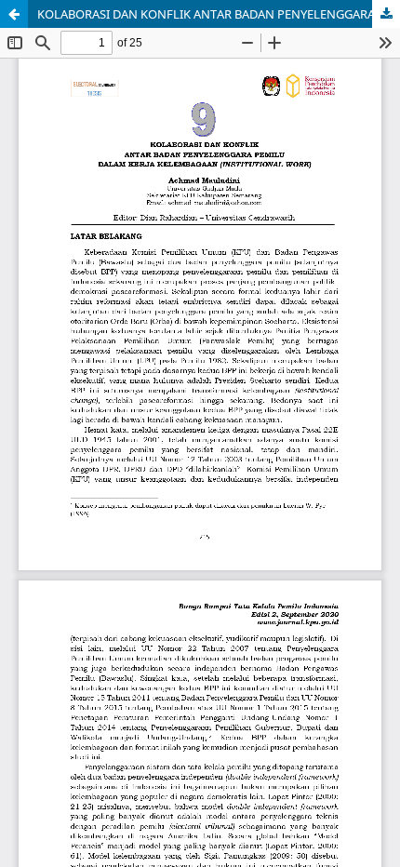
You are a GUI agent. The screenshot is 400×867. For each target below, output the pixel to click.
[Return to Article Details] (14, 14)
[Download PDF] (386, 14)
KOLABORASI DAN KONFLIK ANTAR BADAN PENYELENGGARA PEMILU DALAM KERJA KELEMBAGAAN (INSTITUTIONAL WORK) (218, 14)
